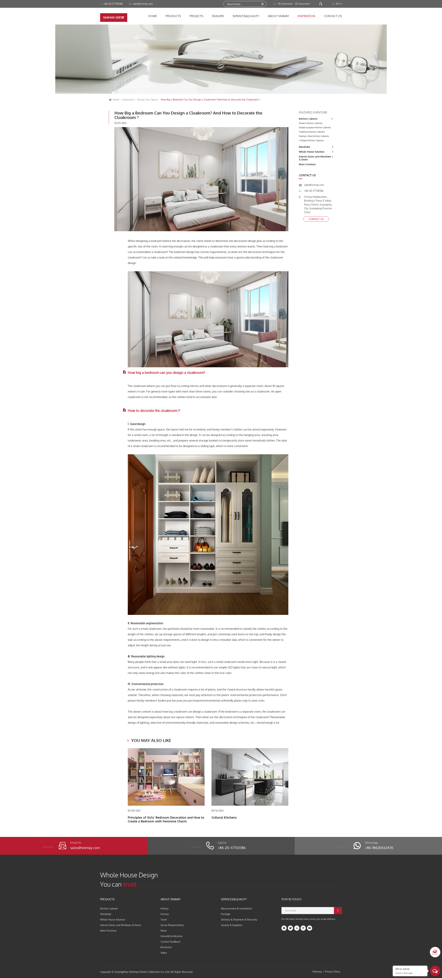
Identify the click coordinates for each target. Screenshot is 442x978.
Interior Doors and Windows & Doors (120, 925)
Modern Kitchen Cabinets (311, 123)
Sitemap (317, 971)
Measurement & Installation (236, 908)
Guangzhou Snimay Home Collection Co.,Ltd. (142, 972)
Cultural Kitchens (224, 817)
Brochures (166, 947)
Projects (196, 16)
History (165, 908)
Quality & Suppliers (232, 925)
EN (337, 3)
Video (164, 952)
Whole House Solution (311, 151)
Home (152, 16)
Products (173, 16)
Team (164, 919)
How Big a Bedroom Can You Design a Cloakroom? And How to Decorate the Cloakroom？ (211, 99)
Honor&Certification (171, 936)
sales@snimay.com (314, 184)
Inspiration (306, 16)
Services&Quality (246, 16)
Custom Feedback (170, 941)
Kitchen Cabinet (308, 118)
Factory (165, 914)
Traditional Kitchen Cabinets (312, 132)
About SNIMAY (278, 16)
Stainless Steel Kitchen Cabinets (314, 136)
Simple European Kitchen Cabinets (315, 127)
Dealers (218, 16)
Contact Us (333, 16)
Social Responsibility (172, 925)
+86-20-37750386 (113, 3)
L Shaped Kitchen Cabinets (311, 140)
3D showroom (302, 3)
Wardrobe (304, 146)
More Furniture (307, 164)
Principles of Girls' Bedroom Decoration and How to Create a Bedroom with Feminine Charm (166, 819)
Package (225, 914)
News (164, 930)
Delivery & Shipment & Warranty (239, 919)
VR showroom (283, 3)
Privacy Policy (332, 971)
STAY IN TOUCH (291, 899)
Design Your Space (147, 99)
